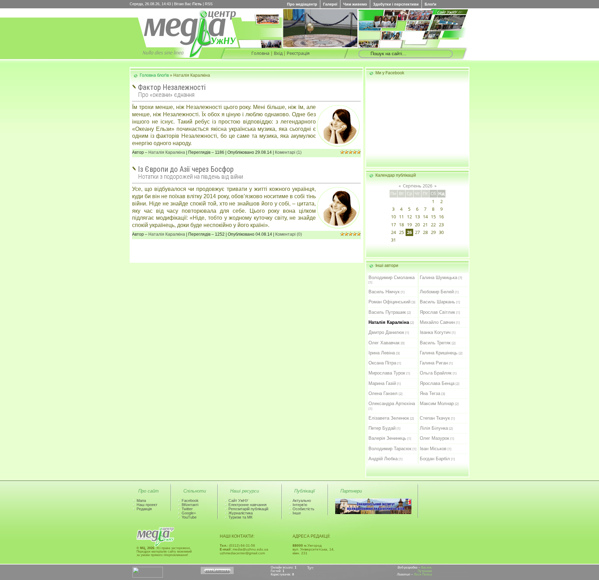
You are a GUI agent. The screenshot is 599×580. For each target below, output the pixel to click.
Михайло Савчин (437, 322)
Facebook (190, 500)
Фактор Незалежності (172, 87)
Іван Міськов (433, 448)
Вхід (278, 53)
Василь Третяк (435, 342)
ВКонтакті (190, 505)
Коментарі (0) (288, 234)
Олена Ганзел (383, 393)
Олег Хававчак (384, 342)
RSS (208, 4)
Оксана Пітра (382, 362)
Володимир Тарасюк (389, 448)
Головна (260, 53)
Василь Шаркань (437, 301)
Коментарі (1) (288, 152)
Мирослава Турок (386, 373)
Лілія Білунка (434, 428)
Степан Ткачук (435, 418)
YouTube (189, 517)
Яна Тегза (430, 393)
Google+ (189, 513)
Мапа (141, 500)
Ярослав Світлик (437, 312)
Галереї (330, 4)
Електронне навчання (247, 505)
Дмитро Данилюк (386, 332)
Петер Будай (382, 428)
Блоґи (430, 4)
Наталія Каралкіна (166, 152)
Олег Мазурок (434, 438)
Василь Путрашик (387, 312)
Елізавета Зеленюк (388, 418)
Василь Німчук (384, 291)
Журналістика (240, 513)
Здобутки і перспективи (396, 4)
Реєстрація (298, 53)
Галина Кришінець (439, 352)
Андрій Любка (383, 458)
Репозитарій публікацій (248, 509)
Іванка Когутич (435, 332)
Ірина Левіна (381, 352)
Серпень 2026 (417, 186)
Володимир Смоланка (391, 277)
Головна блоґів (154, 75)
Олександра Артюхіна (391, 403)
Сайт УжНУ (238, 500)
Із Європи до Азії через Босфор (186, 169)
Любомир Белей (437, 291)
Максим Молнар (437, 403)
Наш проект (147, 505)
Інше (297, 513)
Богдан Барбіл (435, 458)
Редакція (144, 509)
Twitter (187, 509)
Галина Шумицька (438, 277)
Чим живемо (355, 4)
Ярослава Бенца (437, 383)
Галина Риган (434, 362)
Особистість (303, 509)
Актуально (302, 500)
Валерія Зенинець (387, 438)
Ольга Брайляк (436, 373)
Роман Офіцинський (389, 301)
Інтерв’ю (300, 505)
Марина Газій (382, 383)
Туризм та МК (240, 517)
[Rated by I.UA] (147, 576)
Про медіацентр (302, 4)
